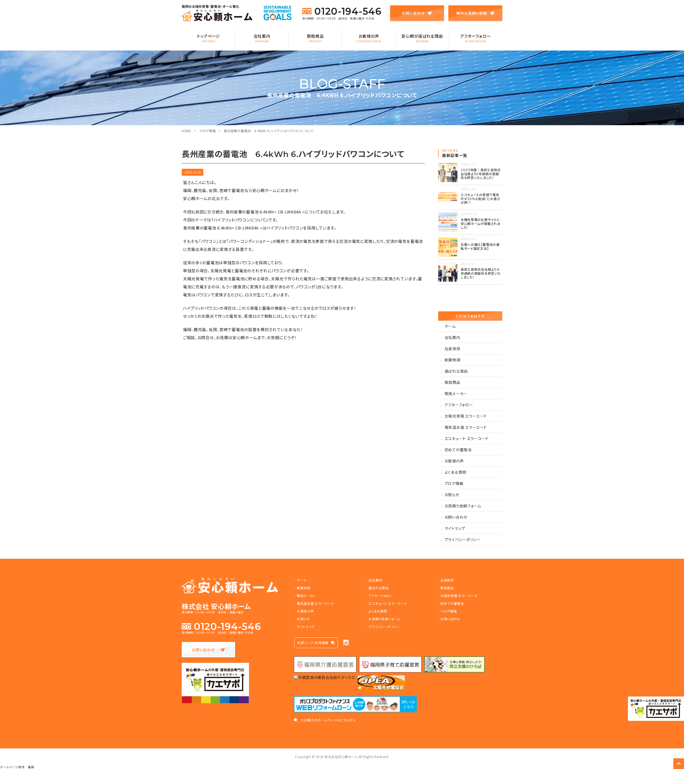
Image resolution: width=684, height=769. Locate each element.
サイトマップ (455, 528)
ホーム (450, 326)
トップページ (208, 38)
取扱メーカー (456, 393)
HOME (186, 130)
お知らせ (452, 494)
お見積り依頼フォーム (463, 505)
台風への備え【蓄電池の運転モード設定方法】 (480, 246)
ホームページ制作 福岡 (17, 767)
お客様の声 (369, 38)
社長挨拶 (452, 348)
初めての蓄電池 (458, 449)
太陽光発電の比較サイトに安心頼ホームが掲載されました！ (480, 223)
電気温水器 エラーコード (466, 427)
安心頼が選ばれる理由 (422, 38)
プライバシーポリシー (463, 539)
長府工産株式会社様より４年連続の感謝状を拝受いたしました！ (480, 273)
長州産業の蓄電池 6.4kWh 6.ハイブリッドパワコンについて (268, 130)
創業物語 (452, 359)
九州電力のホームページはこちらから (328, 720)
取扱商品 (315, 38)
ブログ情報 (207, 130)
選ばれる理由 (456, 371)
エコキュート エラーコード (467, 438)
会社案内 (262, 38)
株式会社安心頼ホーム (341, 756)
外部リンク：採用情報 (312, 642)
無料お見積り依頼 (471, 13)
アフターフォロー (475, 38)
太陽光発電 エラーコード (466, 416)
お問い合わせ (413, 13)
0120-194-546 (347, 11)
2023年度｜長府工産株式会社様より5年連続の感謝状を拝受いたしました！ (481, 174)
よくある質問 (455, 472)
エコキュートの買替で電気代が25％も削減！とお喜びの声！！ (480, 199)
